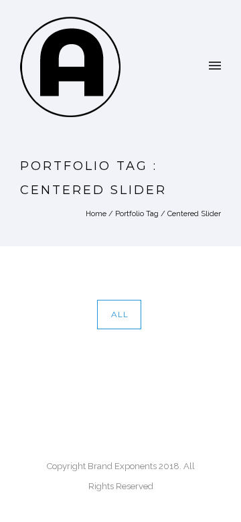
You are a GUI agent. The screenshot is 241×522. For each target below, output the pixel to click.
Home (96, 213)
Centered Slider (194, 213)
